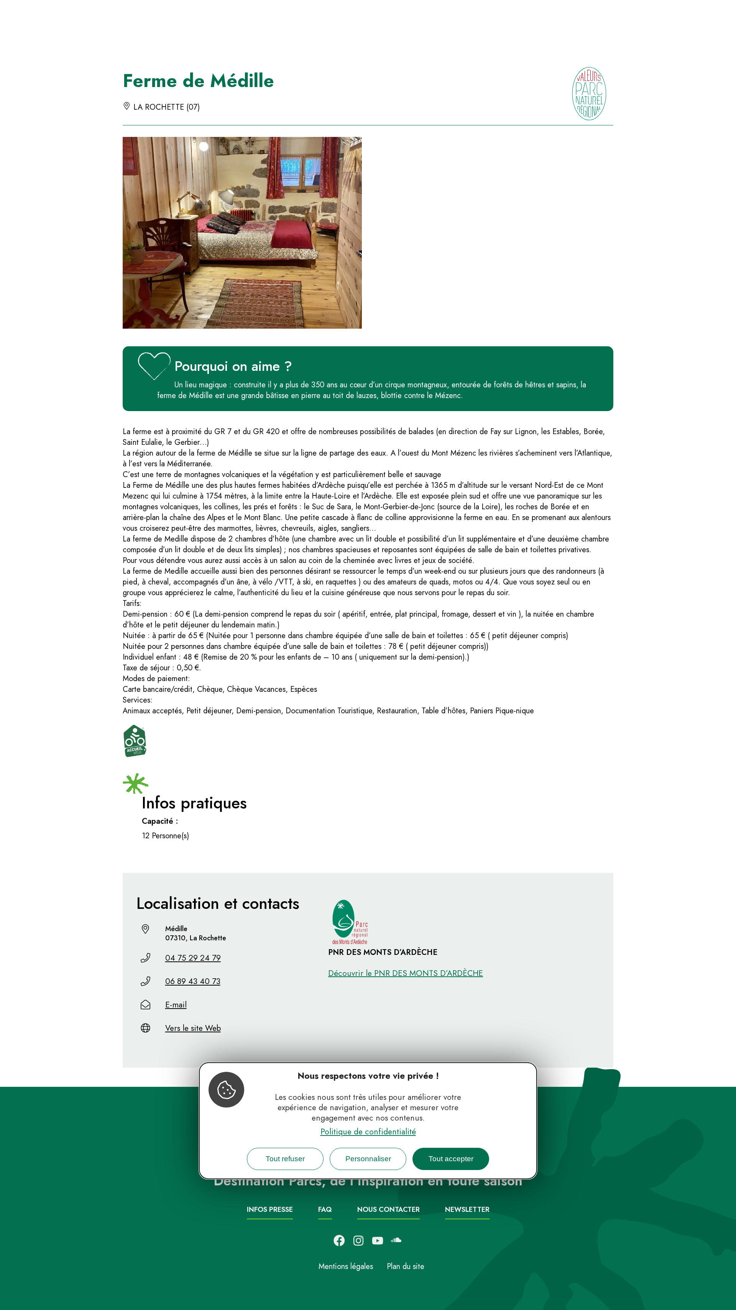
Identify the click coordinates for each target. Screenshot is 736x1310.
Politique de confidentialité (368, 1131)
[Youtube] (377, 1240)
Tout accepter (451, 1158)
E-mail (176, 1004)
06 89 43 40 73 (192, 981)
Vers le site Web (193, 1028)
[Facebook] (339, 1240)
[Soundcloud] (396, 1240)
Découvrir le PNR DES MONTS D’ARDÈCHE (405, 973)
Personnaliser (368, 1158)
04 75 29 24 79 (193, 958)
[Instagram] (358, 1240)
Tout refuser (285, 1158)
